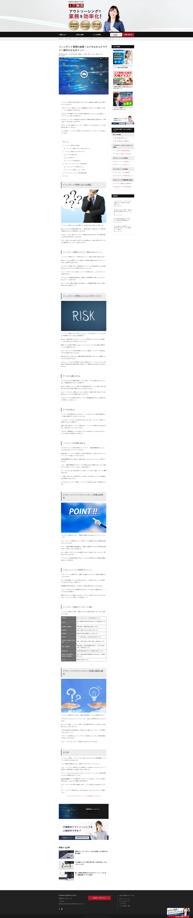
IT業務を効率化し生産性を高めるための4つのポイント (122, 87)
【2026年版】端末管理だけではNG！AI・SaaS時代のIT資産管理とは (122, 219)
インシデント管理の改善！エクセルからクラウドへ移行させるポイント (98, 38)
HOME (61, 38)
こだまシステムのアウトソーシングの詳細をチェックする (83, 796)
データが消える (69, 157)
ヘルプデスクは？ (123, 150)
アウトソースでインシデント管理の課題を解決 (75, 173)
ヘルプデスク (122, 903)
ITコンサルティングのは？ (123, 172)
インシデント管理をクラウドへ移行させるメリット (77, 148)
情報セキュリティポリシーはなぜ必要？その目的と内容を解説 (91, 852)
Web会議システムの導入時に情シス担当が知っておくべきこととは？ (91, 863)
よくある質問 (97, 34)
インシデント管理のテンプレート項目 (74, 169)
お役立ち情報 (80, 34)
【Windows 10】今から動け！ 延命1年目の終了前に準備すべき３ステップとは (123, 211)
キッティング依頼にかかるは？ (123, 183)
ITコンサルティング (124, 901)
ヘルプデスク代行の (123, 153)
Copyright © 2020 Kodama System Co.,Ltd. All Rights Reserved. (96, 916)
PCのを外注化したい (123, 187)
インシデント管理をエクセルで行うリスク (74, 151)
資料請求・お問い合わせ (101, 898)
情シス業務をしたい (121, 138)
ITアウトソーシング (124, 899)
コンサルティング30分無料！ (117, 34)
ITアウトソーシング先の (122, 161)
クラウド (101, 54)
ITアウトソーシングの (123, 164)
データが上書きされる (70, 154)
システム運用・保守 (124, 906)
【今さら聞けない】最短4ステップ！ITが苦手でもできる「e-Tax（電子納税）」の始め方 (122, 228)
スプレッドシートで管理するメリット (74, 166)
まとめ (65, 176)
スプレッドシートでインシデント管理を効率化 (75, 163)
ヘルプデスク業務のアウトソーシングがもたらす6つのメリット (122, 108)
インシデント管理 (94, 54)
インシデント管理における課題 (71, 145)
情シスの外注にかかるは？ (122, 141)
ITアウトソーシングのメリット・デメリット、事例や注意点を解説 (122, 66)
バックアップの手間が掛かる (72, 160)
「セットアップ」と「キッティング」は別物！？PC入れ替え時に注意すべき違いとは (123, 202)
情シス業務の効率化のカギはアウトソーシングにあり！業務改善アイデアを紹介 (90, 874)
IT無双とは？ (63, 34)
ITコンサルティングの (124, 175)
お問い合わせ (128, 34)
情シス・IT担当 (77, 38)
